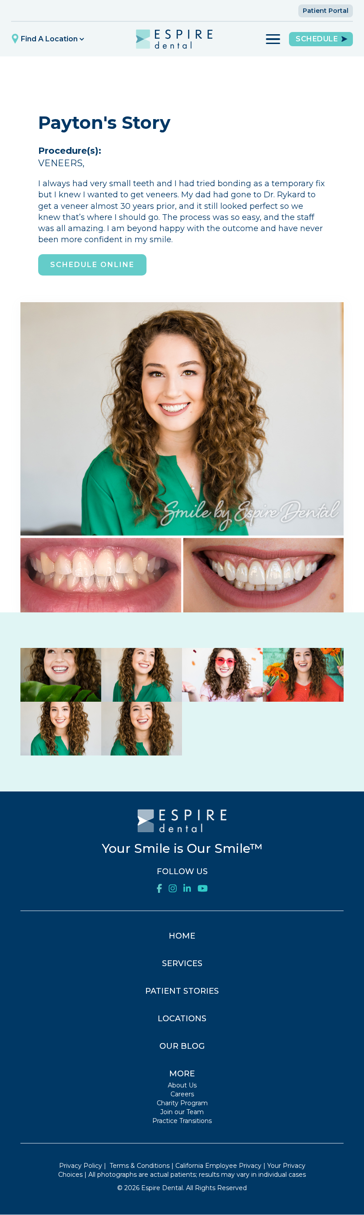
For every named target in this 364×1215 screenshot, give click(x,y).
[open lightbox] (60, 675)
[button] (49, 39)
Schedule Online (92, 264)
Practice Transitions (182, 1121)
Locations (182, 1018)
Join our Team (182, 1112)
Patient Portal (325, 11)
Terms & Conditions (140, 1166)
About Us (182, 1085)
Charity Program (182, 1103)
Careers (182, 1094)
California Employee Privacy (218, 1166)
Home (182, 936)
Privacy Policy (80, 1166)
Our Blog (182, 1046)
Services (182, 963)
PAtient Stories (182, 991)
